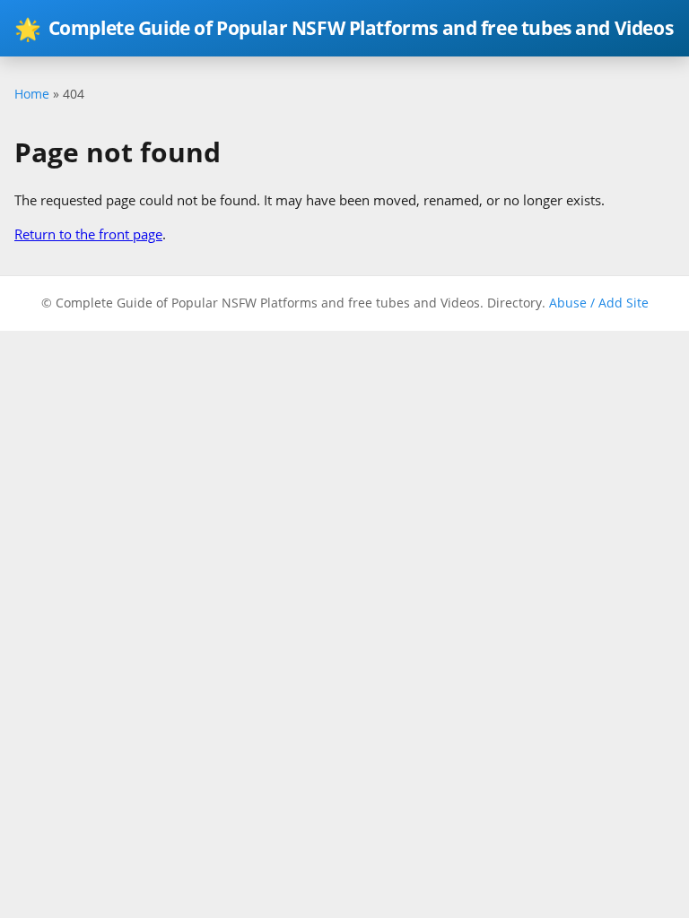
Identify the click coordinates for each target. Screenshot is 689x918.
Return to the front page (88, 234)
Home (31, 93)
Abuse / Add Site (599, 302)
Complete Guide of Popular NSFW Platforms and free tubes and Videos (343, 28)
